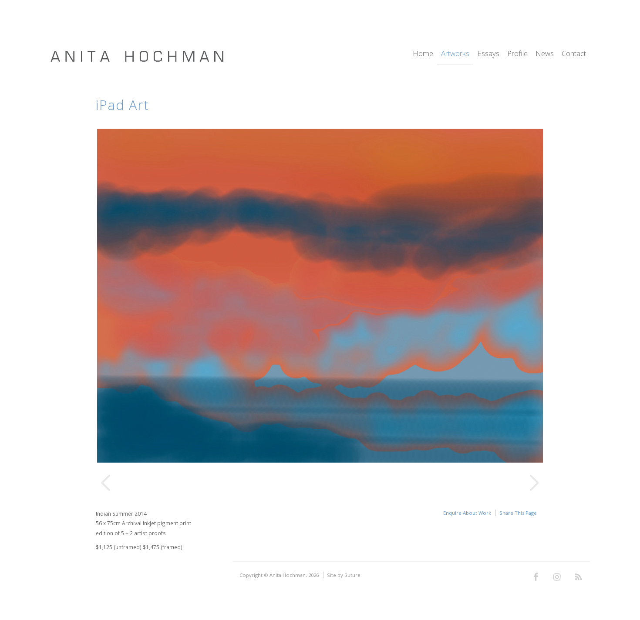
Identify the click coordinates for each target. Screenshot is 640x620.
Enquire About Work (467, 513)
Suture (352, 575)
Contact (574, 54)
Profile (517, 54)
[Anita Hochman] (137, 60)
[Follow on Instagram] (557, 577)
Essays (488, 54)
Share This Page (518, 513)
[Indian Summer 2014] (320, 460)
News (545, 54)
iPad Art (122, 105)
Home (423, 54)
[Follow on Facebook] (535, 577)
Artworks (455, 54)
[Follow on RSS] (578, 577)
